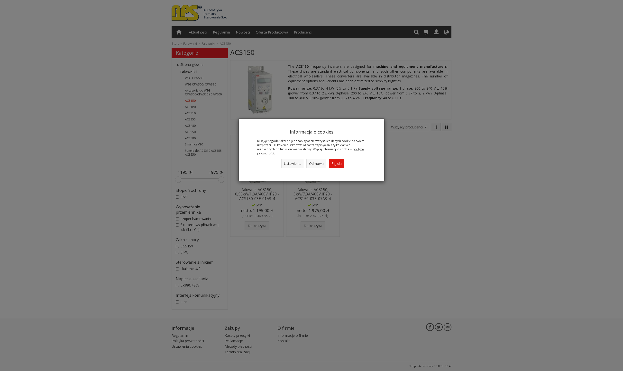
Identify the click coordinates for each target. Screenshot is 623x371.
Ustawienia (292, 163)
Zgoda (336, 163)
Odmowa (316, 163)
